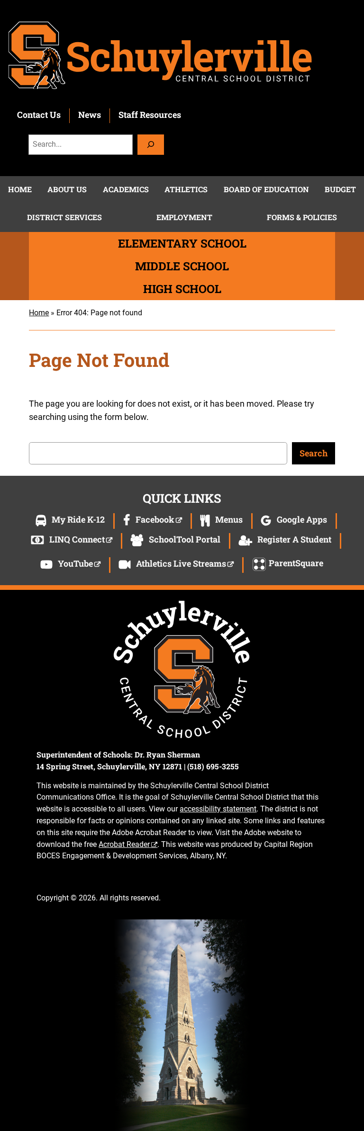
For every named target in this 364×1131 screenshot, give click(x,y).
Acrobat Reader (124, 844)
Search (314, 453)
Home (39, 312)
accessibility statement (218, 808)
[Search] (150, 144)
